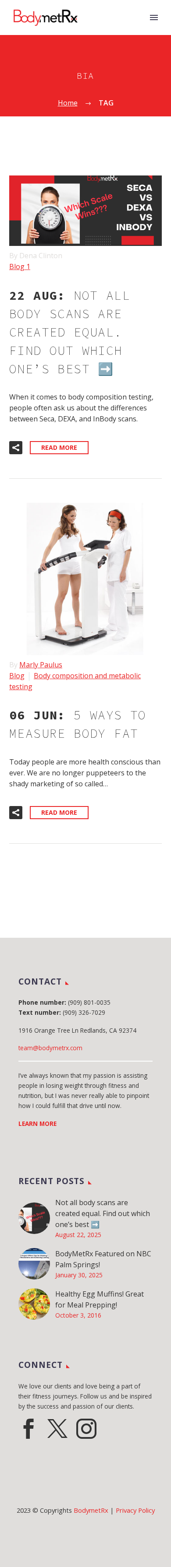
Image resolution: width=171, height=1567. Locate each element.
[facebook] (28, 1429)
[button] (15, 447)
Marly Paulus (40, 665)
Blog (17, 675)
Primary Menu (154, 17)
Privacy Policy (135, 1510)
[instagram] (86, 1429)
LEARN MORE (37, 1123)
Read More (59, 447)
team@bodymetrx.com (50, 1048)
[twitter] (57, 1429)
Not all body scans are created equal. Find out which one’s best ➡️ (102, 1213)
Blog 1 (19, 266)
